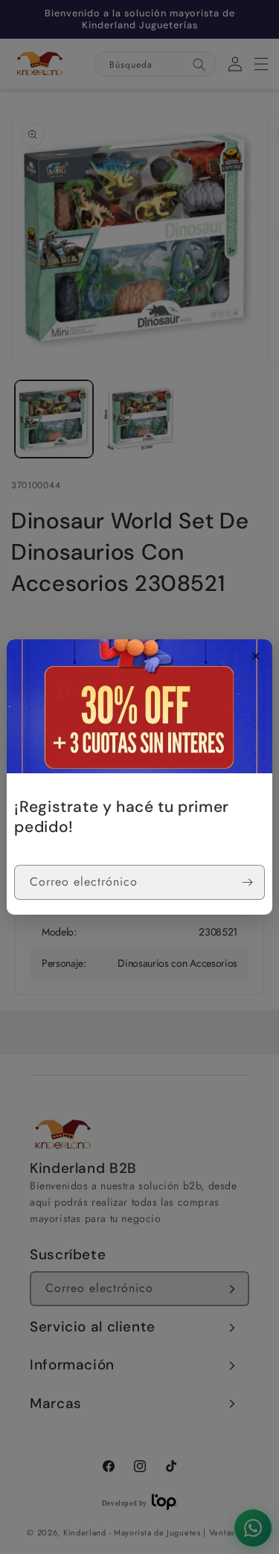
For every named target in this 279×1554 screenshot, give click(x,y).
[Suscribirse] (247, 882)
